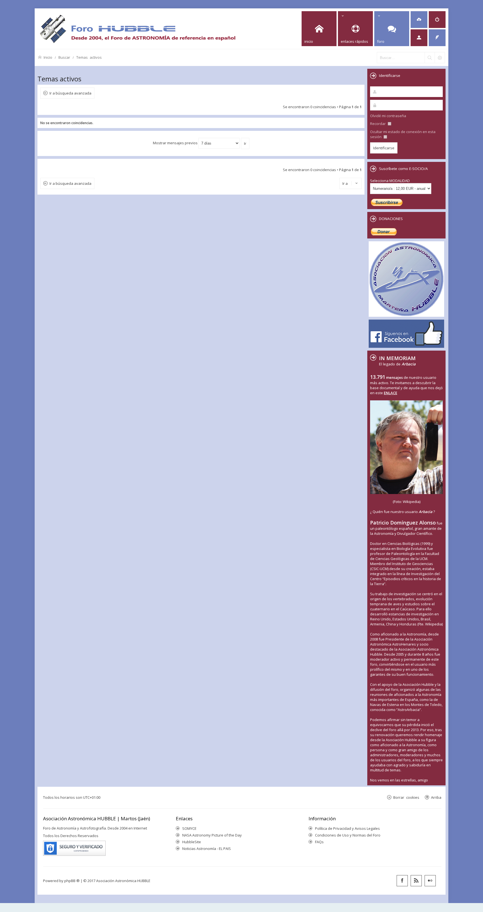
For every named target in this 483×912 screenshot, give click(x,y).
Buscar (64, 57)
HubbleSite (191, 841)
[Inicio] (137, 28)
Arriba (436, 797)
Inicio (48, 57)
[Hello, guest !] (419, 37)
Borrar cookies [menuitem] (406, 797)
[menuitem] (419, 19)
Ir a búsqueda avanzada (70, 93)
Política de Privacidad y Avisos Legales (347, 828)
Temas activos (89, 57)
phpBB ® (72, 880)
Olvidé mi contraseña (388, 115)
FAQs (319, 841)
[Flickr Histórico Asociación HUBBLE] (430, 880)
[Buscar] (430, 57)
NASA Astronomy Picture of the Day (212, 835)
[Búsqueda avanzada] (440, 57)
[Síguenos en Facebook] (402, 880)
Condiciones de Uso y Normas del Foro (347, 835)
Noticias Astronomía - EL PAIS (206, 848)
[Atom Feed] (416, 880)
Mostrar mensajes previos (175, 142)
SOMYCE (189, 828)
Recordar (378, 123)
